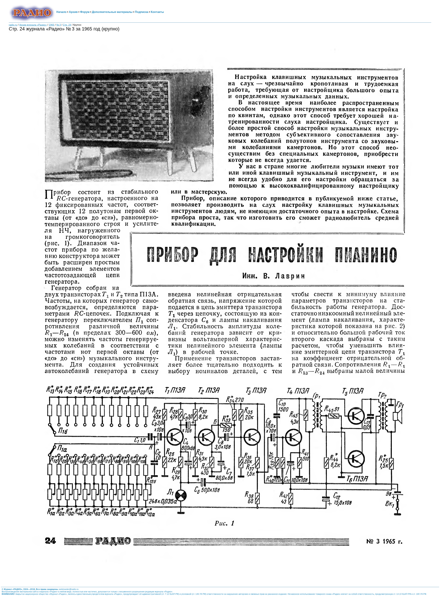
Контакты (157, 11)
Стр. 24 (67, 25)
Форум (85, 11)
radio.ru (13, 25)
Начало (61, 11)
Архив (73, 11)
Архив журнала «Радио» (33, 25)
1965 (51, 25)
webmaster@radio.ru (69, 589)
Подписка (141, 11)
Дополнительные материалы (112, 11)
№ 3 (58, 25)
